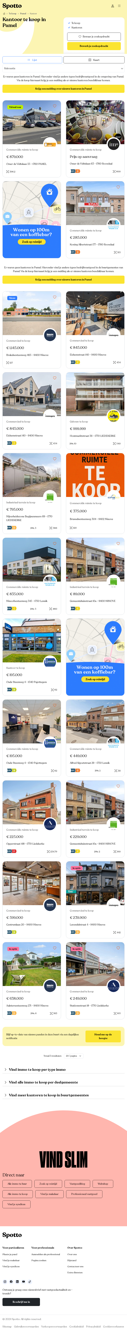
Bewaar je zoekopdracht (96, 36)
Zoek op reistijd (48, 1184)
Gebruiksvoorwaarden (26, 1326)
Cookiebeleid (76, 1326)
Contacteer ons (75, 1266)
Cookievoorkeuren (113, 1326)
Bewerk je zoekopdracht (94, 46)
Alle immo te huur (17, 1184)
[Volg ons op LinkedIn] (17, 1281)
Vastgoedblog (77, 1184)
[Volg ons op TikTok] (29, 1281)
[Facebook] (11, 1281)
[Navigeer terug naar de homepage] (12, 6)
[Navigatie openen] (120, 6)
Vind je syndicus (16, 1204)
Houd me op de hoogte (103, 1036)
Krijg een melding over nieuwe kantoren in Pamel (63, 88)
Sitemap (7, 1326)
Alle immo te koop (18, 1194)
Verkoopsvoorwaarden (54, 1326)
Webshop (103, 1184)
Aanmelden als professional (45, 1254)
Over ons (72, 1254)
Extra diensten (75, 1272)
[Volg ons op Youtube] (23, 1281)
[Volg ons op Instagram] (4, 1281)
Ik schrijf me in (21, 1302)
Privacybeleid (93, 1326)
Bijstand (71, 1260)
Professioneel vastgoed (84, 1194)
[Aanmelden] (112, 6)
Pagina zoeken (38, 1260)
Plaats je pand (9, 1254)
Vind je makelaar (49, 1194)
